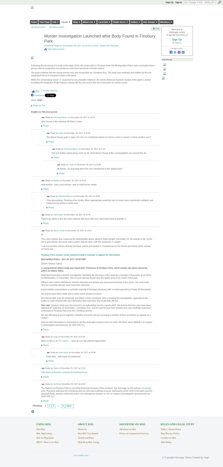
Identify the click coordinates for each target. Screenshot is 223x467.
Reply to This (38, 105)
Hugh (56, 45)
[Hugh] (36, 43)
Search (219, 2)
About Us (82, 429)
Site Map (40, 429)
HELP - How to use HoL (47, 442)
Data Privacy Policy (170, 433)
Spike (55, 368)
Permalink (43, 117)
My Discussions (56, 27)
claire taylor (58, 215)
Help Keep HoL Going (88, 442)
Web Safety (166, 442)
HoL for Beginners (45, 437)
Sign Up (169, 2)
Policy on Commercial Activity (134, 433)
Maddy (56, 180)
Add (157, 28)
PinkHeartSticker (60, 117)
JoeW (55, 384)
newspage (146, 388)
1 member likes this (49, 91)
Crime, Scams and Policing (105, 45)
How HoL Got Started (88, 433)
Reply (45, 126)
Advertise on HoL (127, 429)
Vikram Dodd (58, 230)
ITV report (63, 341)
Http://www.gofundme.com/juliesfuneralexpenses (64, 372)
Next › (70, 406)
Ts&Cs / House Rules (171, 429)
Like (37, 91)
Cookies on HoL (168, 437)
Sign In (178, 2)
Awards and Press (86, 437)
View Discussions (56, 49)
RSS (32, 411)
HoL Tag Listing (44, 433)
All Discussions (38, 27)
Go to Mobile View (81, 455)
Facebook (39, 95)
